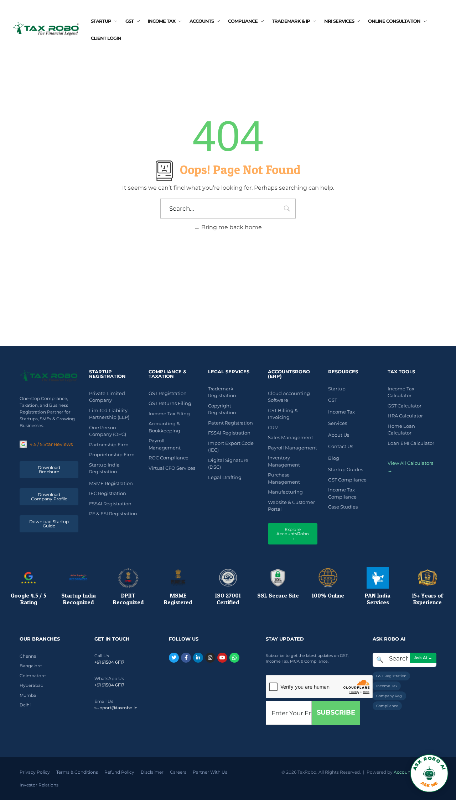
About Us (338, 435)
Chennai (28, 656)
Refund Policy (119, 772)
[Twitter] (174, 658)
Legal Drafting (225, 477)
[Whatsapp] (234, 658)
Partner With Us (210, 772)
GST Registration (168, 393)
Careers (178, 772)
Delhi (25, 704)
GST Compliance (347, 480)
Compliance (387, 706)
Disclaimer (152, 772)
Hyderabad (31, 685)
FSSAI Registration (110, 503)
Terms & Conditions (77, 772)
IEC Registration (107, 493)
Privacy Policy (35, 772)
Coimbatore (33, 675)
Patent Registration (230, 423)
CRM (273, 427)
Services (337, 423)
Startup (337, 388)
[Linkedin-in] (198, 658)
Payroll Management (292, 448)
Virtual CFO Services (172, 468)
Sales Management (290, 437)
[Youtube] (222, 658)
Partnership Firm (109, 444)
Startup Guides (345, 469)
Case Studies (343, 507)
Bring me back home (231, 227)
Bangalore (31, 665)
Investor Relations (39, 785)
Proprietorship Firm (112, 454)
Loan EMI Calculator (411, 443)
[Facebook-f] (186, 658)
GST (332, 400)
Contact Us (340, 446)
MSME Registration (111, 483)
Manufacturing (285, 492)
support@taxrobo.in (116, 707)
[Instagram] (210, 658)
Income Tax (341, 412)
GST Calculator (404, 406)
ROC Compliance (168, 457)
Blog (333, 458)
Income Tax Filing (169, 413)
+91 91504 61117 (109, 662)
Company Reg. (389, 696)
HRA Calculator (405, 416)
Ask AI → (423, 657)
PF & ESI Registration (113, 513)
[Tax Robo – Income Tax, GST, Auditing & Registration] (46, 28)
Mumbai (28, 695)
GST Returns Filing (170, 403)
